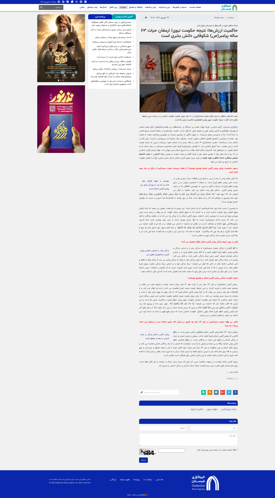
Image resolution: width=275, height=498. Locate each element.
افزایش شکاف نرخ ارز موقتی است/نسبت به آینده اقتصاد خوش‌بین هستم (111, 63)
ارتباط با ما (148, 479)
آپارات (63, 2)
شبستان (220, 7)
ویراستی (72, 2)
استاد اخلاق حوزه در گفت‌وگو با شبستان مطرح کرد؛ (217, 25)
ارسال (143, 460)
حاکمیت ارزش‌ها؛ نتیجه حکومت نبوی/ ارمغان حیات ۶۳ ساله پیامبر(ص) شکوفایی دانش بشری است (189, 33)
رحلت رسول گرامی (228, 409)
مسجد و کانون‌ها (180, 7)
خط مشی (159, 479)
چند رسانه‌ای (92, 7)
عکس (82, 7)
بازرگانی (113, 479)
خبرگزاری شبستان (231, 127)
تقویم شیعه (125, 479)
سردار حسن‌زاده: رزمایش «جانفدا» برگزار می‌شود (112, 69)
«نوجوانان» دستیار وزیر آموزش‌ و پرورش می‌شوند (111, 42)
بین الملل (113, 7)
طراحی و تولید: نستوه (134, 495)
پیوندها (137, 479)
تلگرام (85, 2)
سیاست (123, 7)
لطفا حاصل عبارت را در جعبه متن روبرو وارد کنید (217, 450)
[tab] (124, 16)
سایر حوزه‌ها (219, 17)
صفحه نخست (195, 7)
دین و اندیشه (164, 7)
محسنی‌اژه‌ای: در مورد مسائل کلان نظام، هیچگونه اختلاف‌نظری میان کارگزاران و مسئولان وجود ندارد (111, 24)
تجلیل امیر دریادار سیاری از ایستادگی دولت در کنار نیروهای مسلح (111, 31)
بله (68, 2)
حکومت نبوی (212, 409)
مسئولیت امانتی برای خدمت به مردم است (114, 57)
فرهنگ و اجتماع (135, 7)
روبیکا (59, 2)
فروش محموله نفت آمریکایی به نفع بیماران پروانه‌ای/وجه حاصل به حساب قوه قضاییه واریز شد (110, 75)
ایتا (81, 2)
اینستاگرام (76, 2)
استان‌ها (103, 7)
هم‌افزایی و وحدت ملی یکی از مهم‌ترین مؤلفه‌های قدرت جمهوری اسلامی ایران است (111, 83)
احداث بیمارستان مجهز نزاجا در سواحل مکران (113, 37)
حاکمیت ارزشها (197, 409)
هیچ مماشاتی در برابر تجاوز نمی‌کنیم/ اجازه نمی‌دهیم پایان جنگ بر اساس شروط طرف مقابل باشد (111, 49)
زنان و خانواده (150, 7)
